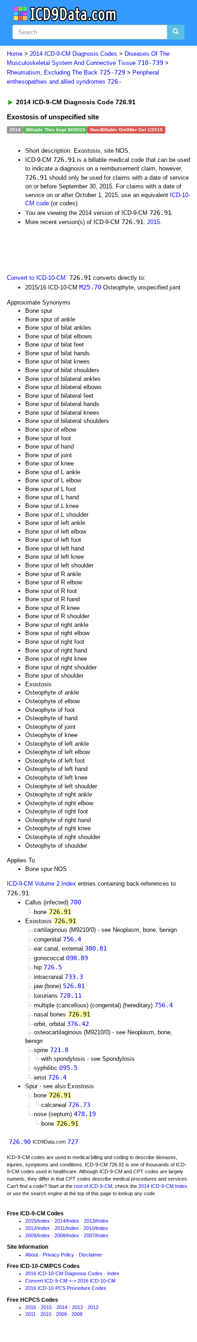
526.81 (74, 985)
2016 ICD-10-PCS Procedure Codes (65, 1288)
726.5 (53, 967)
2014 (60, 1221)
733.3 (74, 976)
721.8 (59, 1049)
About (31, 1254)
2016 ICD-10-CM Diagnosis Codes (64, 1273)
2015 (153, 222)
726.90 (20, 1141)
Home (14, 53)
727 (72, 1141)
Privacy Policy (58, 1254)
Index (44, 1221)
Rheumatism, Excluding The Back (66, 72)
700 (75, 902)
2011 (60, 1228)
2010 (88, 1228)
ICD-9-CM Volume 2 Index (41, 883)
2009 (30, 1235)
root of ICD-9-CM (93, 1186)
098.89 (77, 958)
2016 (30, 1307)
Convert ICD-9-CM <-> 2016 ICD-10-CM (70, 1280)
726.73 (79, 1104)
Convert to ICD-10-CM (36, 277)
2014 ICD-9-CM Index (162, 1186)
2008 (60, 1235)
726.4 (57, 1077)
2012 (30, 1228)
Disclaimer (90, 1254)
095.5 (68, 1067)
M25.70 (90, 287)
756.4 (72, 939)
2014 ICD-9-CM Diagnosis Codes (73, 53)
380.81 (96, 948)
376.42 (78, 1023)
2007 (89, 1235)
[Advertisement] (73, 249)
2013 (89, 1221)
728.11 (71, 995)
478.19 (85, 1113)
